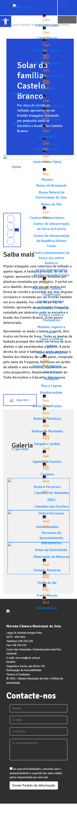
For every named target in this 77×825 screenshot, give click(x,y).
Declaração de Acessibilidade (23, 670)
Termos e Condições (18, 674)
